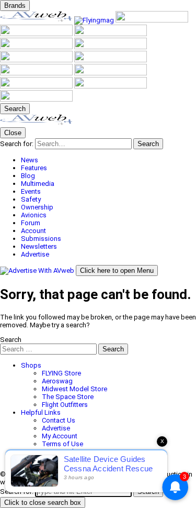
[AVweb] (37, 20)
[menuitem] (108, 160)
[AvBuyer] (110, 34)
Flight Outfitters (65, 404)
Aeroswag (57, 381)
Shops (31, 365)
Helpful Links (41, 412)
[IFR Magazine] (37, 73)
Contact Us (58, 420)
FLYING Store (61, 373)
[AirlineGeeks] (152, 20)
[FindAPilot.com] (110, 86)
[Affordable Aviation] (37, 60)
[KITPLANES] (37, 47)
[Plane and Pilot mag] (110, 47)
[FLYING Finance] (37, 86)
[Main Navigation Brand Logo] (36, 123)
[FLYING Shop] (36, 99)
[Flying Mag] (95, 20)
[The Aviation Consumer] (110, 60)
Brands (15, 5)
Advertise (56, 428)
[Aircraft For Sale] (37, 34)
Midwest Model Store (74, 389)
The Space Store (68, 397)
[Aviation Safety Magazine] (110, 73)
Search (10, 340)
